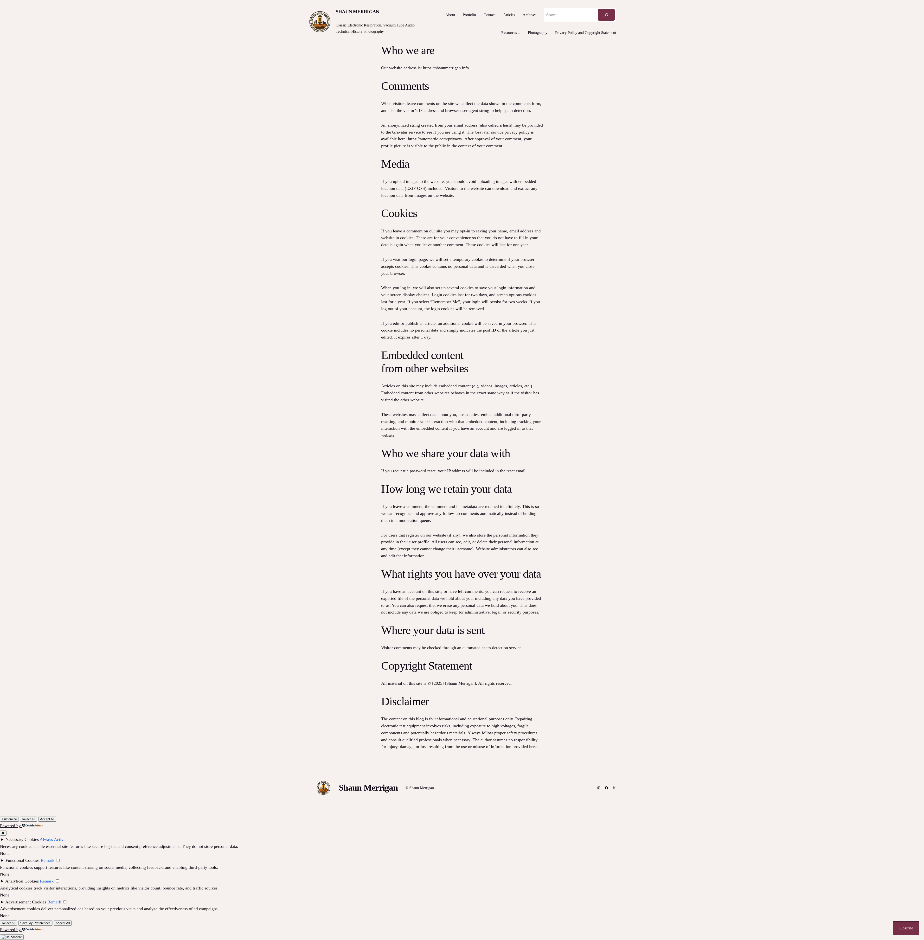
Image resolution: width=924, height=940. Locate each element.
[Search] (606, 15)
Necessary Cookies (22, 839)
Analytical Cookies (22, 881)
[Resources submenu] (519, 33)
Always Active (52, 839)
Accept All (47, 819)
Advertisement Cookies (25, 902)
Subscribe (905, 928)
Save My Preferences (35, 923)
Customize (9, 819)
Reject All (28, 819)
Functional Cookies (22, 860)
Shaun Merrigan (357, 11)
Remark (47, 860)
